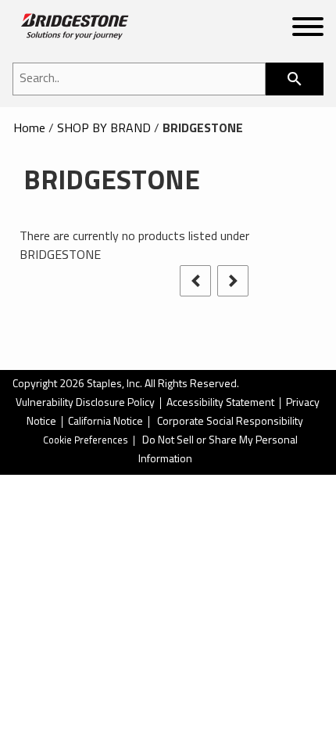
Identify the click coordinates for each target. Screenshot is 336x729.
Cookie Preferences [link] (85, 441)
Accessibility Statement (220, 403)
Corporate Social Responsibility (230, 422)
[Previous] (195, 280)
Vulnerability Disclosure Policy (85, 403)
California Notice (105, 422)
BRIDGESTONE (203, 129)
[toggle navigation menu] (308, 30)
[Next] (232, 280)
